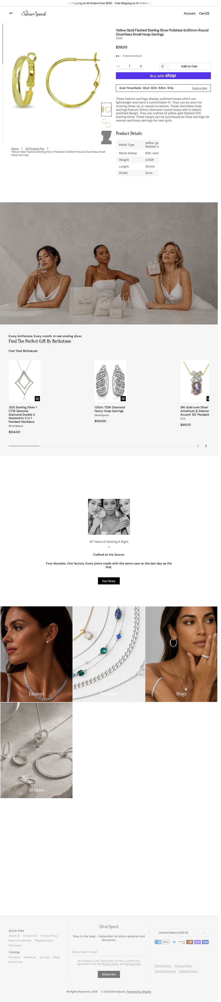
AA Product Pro (34, 148)
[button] (14, 13)
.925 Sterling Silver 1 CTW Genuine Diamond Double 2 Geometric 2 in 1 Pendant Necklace (23, 413)
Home (15, 148)
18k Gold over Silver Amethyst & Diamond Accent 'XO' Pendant (193, 411)
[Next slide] (205, 444)
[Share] (162, 66)
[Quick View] (36, 397)
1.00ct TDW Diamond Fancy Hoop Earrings (108, 407)
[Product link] (24, 396)
